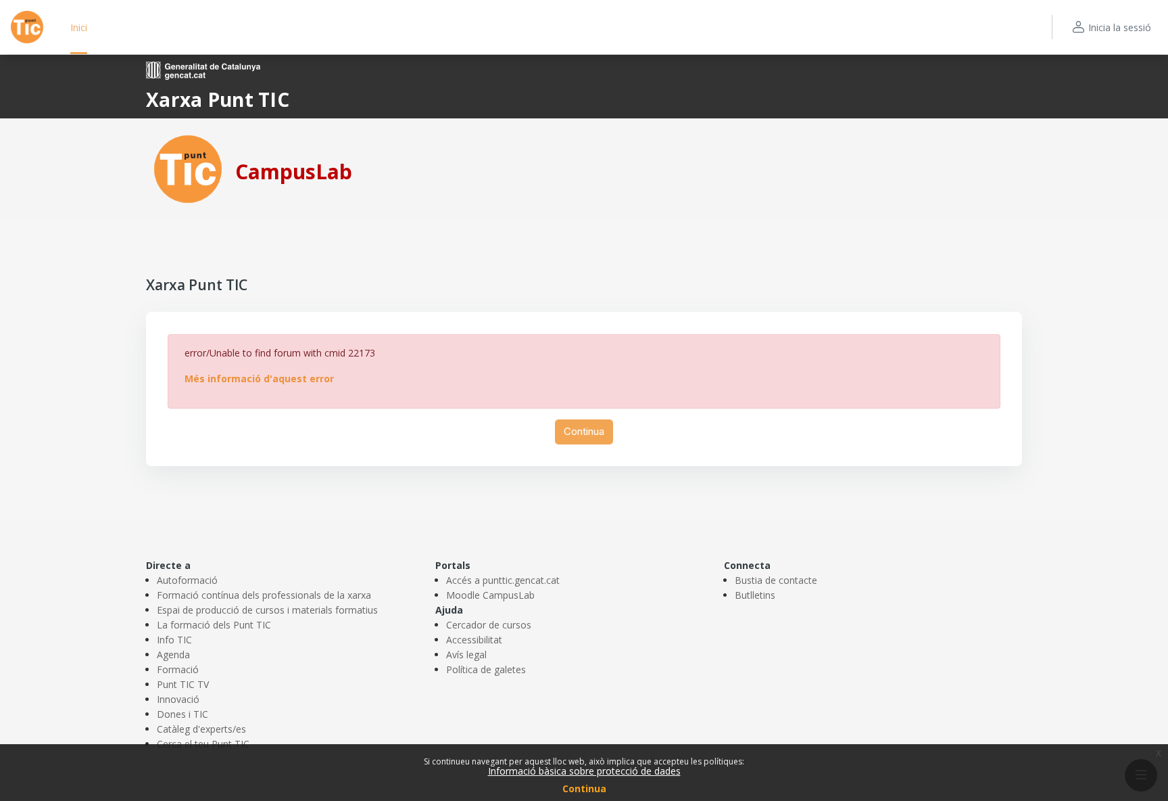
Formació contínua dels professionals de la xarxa (264, 595)
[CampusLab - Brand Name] (27, 27)
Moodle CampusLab (490, 595)
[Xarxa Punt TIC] (188, 168)
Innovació (178, 699)
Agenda (173, 654)
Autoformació (187, 580)
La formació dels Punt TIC (214, 624)
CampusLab (293, 171)
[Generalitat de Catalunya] (203, 69)
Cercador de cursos (488, 624)
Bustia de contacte (776, 580)
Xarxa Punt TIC (217, 99)
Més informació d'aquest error (259, 378)
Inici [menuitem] (78, 27)
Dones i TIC (182, 714)
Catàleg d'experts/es (201, 729)
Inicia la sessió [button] (1119, 27)
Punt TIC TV (183, 684)
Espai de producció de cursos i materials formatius (267, 609)
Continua (584, 788)
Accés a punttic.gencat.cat (503, 580)
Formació (178, 669)
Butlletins (755, 595)
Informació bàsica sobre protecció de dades (584, 770)
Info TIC (174, 639)
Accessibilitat (474, 639)
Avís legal (466, 654)
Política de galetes (486, 669)
